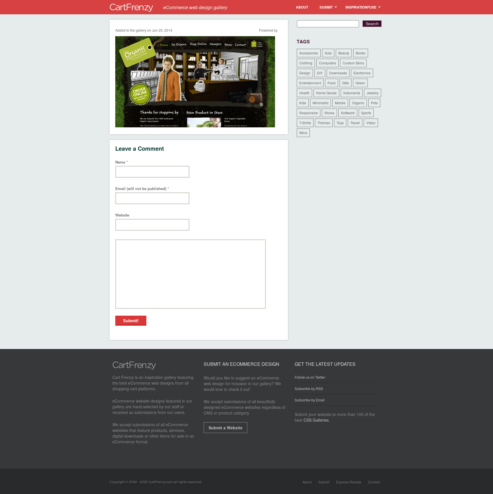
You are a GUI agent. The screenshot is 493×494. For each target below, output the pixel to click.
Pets (374, 102)
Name (121, 162)
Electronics (362, 72)
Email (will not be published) (142, 188)
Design (304, 72)
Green (360, 82)
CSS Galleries (316, 420)
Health (304, 92)
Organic (358, 102)
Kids (302, 102)
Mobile (340, 102)
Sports (366, 112)
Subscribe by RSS (309, 388)
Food (332, 82)
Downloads (338, 72)
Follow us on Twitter (310, 377)
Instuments (351, 92)
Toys (340, 122)
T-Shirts (305, 122)
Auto (328, 52)
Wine (303, 132)
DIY (320, 72)
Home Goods (326, 92)
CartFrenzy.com (161, 481)
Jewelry (373, 92)
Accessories (308, 52)
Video (370, 122)
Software (348, 112)
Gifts (345, 82)
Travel (355, 122)
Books (360, 52)
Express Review (348, 481)
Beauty (343, 52)
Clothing (305, 62)
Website (122, 215)
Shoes (329, 112)
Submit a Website (226, 427)
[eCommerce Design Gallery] (134, 368)
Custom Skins (353, 62)
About (307, 481)
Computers (327, 62)
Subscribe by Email (310, 399)
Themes (324, 122)
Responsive (308, 112)
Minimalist (320, 102)
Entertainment (310, 82)
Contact (374, 481)
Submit (323, 481)
